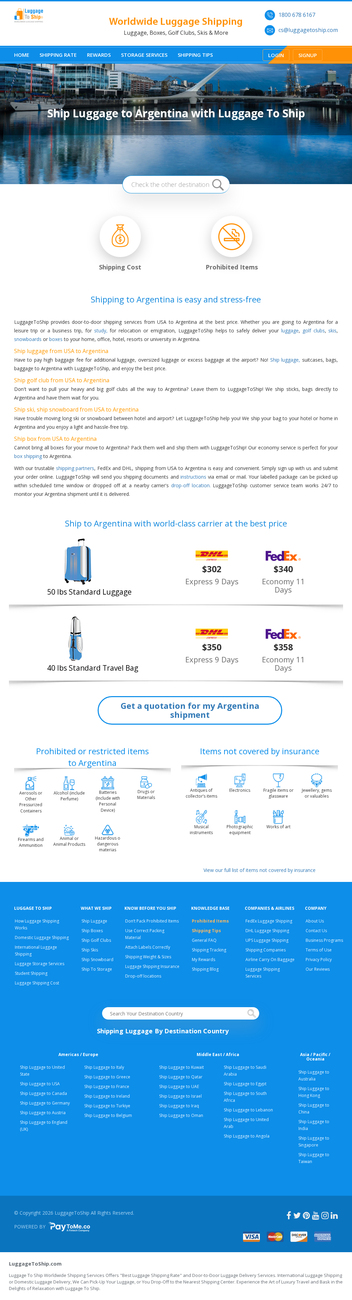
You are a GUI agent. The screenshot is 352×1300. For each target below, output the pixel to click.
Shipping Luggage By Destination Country (163, 1031)
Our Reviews (318, 969)
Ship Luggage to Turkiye (107, 1106)
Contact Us (316, 931)
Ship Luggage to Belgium (108, 1115)
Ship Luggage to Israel (180, 1096)
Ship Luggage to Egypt (245, 1084)
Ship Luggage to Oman (181, 1115)
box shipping (28, 456)
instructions (193, 476)
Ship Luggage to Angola (247, 1136)
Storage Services (144, 54)
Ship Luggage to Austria (43, 1113)
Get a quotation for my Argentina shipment (190, 710)
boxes (56, 339)
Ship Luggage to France (106, 1086)
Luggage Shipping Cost (37, 983)
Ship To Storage (96, 969)
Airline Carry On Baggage (270, 959)
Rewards (99, 54)
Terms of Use (319, 950)
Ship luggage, (285, 359)
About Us (315, 921)
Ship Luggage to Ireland (107, 1096)
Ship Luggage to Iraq (179, 1106)
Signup (307, 55)
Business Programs (324, 940)
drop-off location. (191, 485)
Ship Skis (89, 950)
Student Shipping (31, 973)
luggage (290, 330)
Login (276, 55)
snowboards (28, 339)
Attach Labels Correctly (147, 947)
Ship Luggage (94, 921)
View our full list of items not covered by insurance (260, 870)
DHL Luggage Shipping (267, 931)
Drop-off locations (143, 976)
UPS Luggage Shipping (266, 940)
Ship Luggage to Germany (45, 1103)
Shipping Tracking (209, 950)
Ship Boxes (92, 931)
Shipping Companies (265, 950)
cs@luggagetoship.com (308, 30)
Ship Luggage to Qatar (180, 1077)
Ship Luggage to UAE (179, 1086)
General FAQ (204, 940)
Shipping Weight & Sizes (148, 957)
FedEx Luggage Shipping (268, 921)
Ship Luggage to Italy (104, 1067)
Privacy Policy (319, 959)
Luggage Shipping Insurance (152, 966)
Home (21, 54)
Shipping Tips (195, 54)
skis (332, 330)
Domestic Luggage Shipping (42, 937)
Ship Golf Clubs (96, 940)
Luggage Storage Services (39, 964)
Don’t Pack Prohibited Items (152, 921)
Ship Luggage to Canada (43, 1093)
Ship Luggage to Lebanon (248, 1110)
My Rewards (203, 959)
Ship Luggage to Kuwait (181, 1067)
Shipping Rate (58, 54)
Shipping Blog (205, 969)
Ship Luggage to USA (40, 1084)
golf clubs (313, 330)
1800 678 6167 (296, 15)
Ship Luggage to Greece (107, 1077)
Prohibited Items (210, 921)
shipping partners (75, 468)
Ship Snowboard (97, 959)
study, (101, 330)
